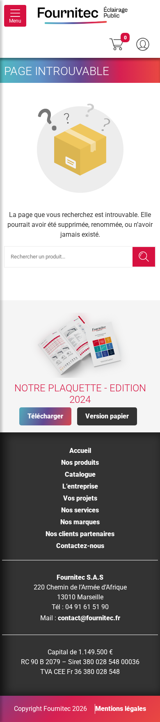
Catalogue (80, 474)
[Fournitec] (86, 16)
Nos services (80, 510)
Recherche (144, 257)
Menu (15, 21)
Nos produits (80, 462)
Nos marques (80, 522)
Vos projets (80, 498)
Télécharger (45, 416)
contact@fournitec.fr (89, 618)
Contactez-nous (80, 546)
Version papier (107, 416)
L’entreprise (80, 486)
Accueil (80, 451)
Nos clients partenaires (80, 534)
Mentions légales (120, 709)
